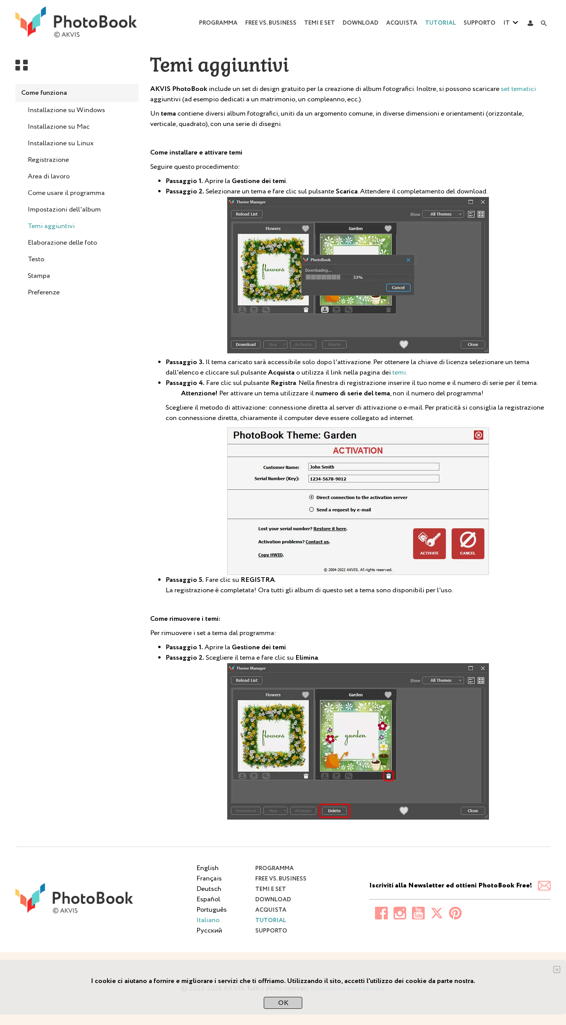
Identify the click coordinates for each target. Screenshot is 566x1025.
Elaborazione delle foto (62, 243)
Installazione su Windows (66, 110)
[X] (434, 913)
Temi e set (319, 23)
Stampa (39, 276)
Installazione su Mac (59, 127)
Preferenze (44, 292)
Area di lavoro (49, 176)
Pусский (209, 931)
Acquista (401, 23)
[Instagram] (397, 913)
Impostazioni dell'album (64, 210)
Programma (218, 23)
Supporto (480, 23)
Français (209, 879)
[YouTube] (415, 913)
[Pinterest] (452, 913)
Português (211, 910)
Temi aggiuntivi (51, 226)
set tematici (518, 89)
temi (399, 373)
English (207, 868)
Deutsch (208, 889)
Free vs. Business (270, 23)
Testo (36, 259)
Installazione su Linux (61, 143)
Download (360, 23)
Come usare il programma (66, 193)
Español (208, 899)
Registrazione (48, 160)
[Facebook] (378, 913)
